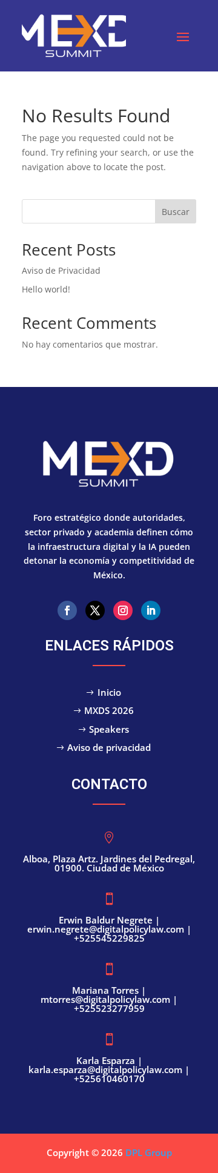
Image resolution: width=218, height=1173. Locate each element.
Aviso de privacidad (109, 747)
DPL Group (148, 1152)
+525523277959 (109, 1008)
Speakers (109, 729)
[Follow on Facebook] (67, 610)
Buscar (176, 211)
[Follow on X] (95, 610)
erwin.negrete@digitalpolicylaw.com (105, 929)
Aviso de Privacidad (61, 270)
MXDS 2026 (109, 710)
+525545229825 (109, 938)
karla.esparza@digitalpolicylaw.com (106, 1069)
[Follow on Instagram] (123, 610)
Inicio (109, 692)
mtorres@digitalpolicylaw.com (107, 999)
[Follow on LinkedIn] (150, 610)
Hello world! (46, 289)
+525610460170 (109, 1078)
